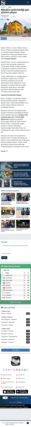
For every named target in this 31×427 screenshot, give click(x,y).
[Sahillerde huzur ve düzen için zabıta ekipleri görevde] (23, 211)
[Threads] (22, 370)
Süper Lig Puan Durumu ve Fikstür (7, 382)
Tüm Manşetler (21, 382)
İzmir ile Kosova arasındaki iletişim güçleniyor (7, 216)
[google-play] (22, 392)
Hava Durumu (21, 375)
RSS (6, 397)
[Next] (25, 370)
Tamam (26, 407)
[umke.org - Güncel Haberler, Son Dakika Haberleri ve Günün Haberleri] (3, 2)
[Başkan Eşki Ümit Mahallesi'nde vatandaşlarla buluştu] (8, 224)
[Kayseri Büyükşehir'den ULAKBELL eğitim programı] (23, 197)
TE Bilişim (19, 402)
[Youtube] (17, 370)
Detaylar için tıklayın (15, 302)
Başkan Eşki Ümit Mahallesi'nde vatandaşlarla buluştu (7, 230)
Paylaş (4, 38)
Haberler (3, 7)
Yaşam (9, 7)
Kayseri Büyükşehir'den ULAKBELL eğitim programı (22, 202)
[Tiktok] (19, 370)
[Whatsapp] (27, 370)
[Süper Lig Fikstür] (29, 307)
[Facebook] (3, 370)
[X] (6, 370)
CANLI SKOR (15, 350)
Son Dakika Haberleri (7, 387)
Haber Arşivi (21, 387)
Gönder (4, 257)
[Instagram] (11, 370)
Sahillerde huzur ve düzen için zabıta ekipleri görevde (22, 216)
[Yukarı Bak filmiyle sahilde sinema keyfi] (23, 224)
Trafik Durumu (21, 378)
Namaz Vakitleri (7, 378)
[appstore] (9, 392)
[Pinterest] (9, 370)
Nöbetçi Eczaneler (7, 375)
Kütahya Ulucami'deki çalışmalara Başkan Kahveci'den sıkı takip (6, 203)
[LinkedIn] (14, 370)
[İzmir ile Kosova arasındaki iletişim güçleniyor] (8, 211)
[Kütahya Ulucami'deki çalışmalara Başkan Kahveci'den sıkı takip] (8, 197)
